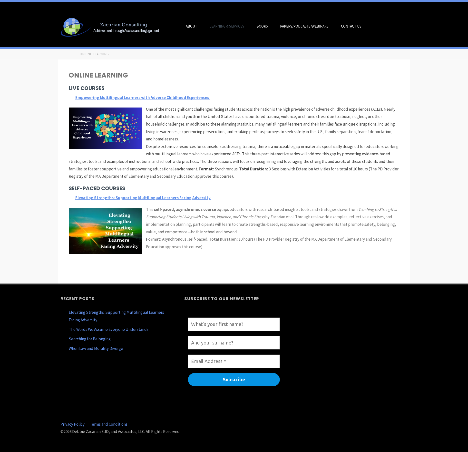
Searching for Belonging (90, 339)
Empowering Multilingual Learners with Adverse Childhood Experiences (142, 97)
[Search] (373, 26)
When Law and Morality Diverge (96, 348)
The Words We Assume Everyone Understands (108, 329)
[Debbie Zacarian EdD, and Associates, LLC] (111, 26)
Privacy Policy (72, 424)
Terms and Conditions (108, 424)
